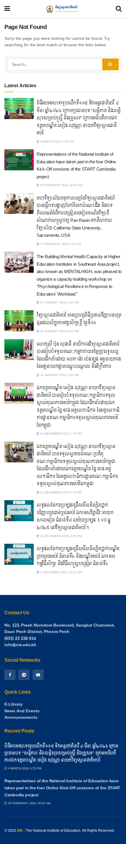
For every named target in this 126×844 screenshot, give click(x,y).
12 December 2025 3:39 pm (60, 536)
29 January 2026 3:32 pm (59, 302)
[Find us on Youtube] (38, 675)
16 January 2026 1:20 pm (59, 375)
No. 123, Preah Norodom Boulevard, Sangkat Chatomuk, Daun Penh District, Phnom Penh (59, 628)
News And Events (22, 711)
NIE (20, 830)
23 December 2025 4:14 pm (60, 492)
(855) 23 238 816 (20, 638)
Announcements (21, 717)
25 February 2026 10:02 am (61, 185)
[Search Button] (119, 9)
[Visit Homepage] (62, 9)
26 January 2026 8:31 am (59, 331)
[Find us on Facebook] (10, 675)
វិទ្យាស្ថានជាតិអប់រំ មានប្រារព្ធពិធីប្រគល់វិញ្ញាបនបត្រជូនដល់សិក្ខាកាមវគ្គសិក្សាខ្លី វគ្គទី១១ (79, 319)
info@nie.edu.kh (20, 645)
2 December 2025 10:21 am (60, 572)
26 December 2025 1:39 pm (60, 433)
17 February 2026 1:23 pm (60, 244)
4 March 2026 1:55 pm (56, 141)
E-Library (13, 704)
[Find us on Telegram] (24, 675)
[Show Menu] (7, 9)
